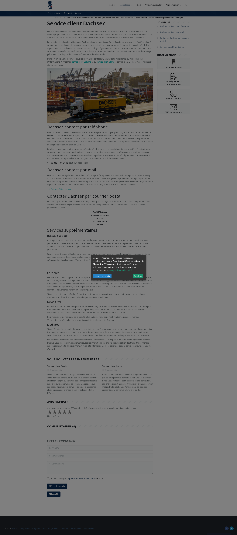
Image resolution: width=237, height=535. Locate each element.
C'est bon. (137, 276)
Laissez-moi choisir (102, 276)
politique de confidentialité (120, 270)
